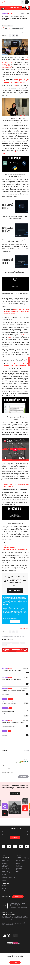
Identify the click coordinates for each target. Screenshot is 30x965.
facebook (4, 885)
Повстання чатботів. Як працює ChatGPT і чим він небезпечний (13, 723)
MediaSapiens (5, 859)
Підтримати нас (20, 866)
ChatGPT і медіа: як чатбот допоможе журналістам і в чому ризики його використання (15, 711)
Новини (10, 677)
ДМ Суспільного (5, 860)
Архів (17, 871)
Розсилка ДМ (19, 869)
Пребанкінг (4, 863)
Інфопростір (4, 668)
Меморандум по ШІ (20, 860)
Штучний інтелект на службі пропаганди (11, 670)
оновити (26, 759)
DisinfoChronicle (5, 868)
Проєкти (4, 855)
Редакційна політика (21, 857)
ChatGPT (5, 644)
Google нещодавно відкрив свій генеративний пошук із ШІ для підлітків (15, 60)
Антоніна (4, 874)
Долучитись (15, 622)
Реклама (18, 863)
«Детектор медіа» (24, 628)
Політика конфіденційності (22, 859)
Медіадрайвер (5, 865)
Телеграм (4, 888)
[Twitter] (13, 35)
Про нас (18, 855)
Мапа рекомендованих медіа (8, 877)
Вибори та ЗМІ (5, 871)
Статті (10, 13)
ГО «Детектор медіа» (6, 876)
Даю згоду (15, 962)
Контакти (18, 865)
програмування (16, 642)
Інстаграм (4, 890)
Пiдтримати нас (18, 896)
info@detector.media (7, 912)
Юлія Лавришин (10, 23)
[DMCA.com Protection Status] (10, 944)
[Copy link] (17, 35)
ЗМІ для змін (4, 862)
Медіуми (4, 880)
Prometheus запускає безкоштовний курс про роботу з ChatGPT (14, 691)
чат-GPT (13, 152)
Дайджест (11, 699)
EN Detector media (6, 873)
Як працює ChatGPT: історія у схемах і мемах (11, 701)
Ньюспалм (4, 879)
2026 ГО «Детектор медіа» (9, 914)
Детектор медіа (5, 857)
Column (10, 708)
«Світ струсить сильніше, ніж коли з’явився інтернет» (14, 733)
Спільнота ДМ (15, 793)
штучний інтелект (6, 642)
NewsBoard (4, 866)
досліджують (5, 64)
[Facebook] (10, 35)
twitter (3, 887)
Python (3, 153)
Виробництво (4, 13)
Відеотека (4, 869)
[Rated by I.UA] (20, 944)
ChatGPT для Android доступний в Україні (11, 679)
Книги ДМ (18, 862)
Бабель (15, 85)
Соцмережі (5, 883)
